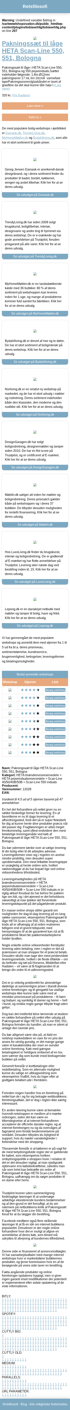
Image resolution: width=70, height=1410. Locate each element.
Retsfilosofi (35, 6)
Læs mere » (35, 106)
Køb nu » (35, 117)
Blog (24, 1404)
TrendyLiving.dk (34, 133)
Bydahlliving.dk (43, 137)
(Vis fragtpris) (21, 95)
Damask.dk (13, 133)
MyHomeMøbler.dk (15, 137)
